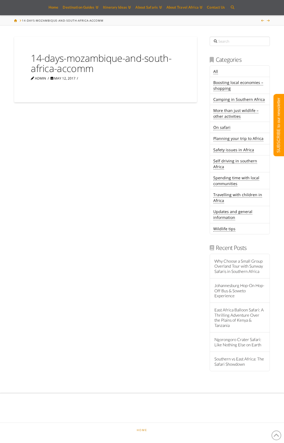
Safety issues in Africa (233, 149)
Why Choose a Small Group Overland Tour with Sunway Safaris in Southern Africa (238, 266)
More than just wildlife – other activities (235, 113)
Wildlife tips (224, 228)
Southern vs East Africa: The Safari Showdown (239, 361)
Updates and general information (232, 214)
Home (142, 430)
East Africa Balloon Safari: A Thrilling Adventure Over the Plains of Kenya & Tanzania (239, 317)
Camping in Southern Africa (239, 99)
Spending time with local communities (236, 180)
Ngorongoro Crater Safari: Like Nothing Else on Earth (237, 342)
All (215, 71)
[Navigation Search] (232, 7)
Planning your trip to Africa (238, 138)
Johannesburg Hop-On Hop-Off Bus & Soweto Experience (239, 290)
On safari (221, 127)
